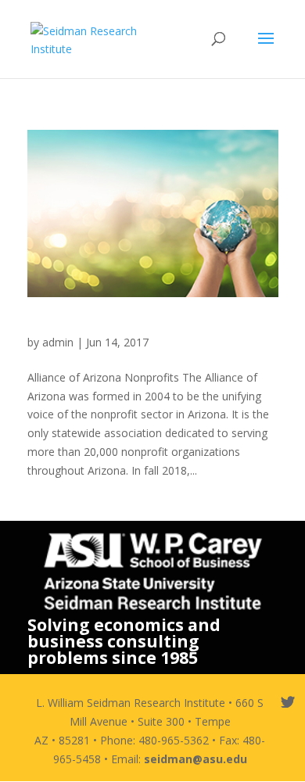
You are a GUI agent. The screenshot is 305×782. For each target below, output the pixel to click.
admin (58, 342)
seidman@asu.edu (195, 759)
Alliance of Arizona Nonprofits (122, 326)
